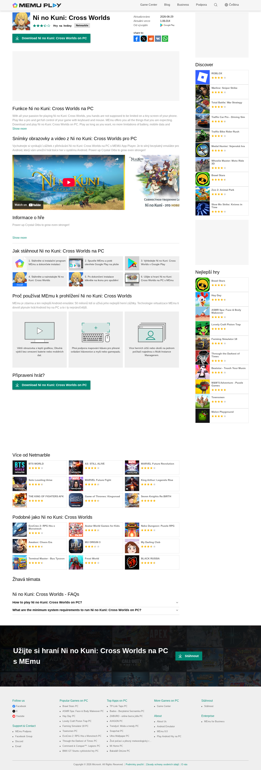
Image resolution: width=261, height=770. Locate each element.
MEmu (36, 5)
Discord (19, 741)
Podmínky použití (135, 764)
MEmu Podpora (23, 731)
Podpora (201, 4)
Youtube (20, 716)
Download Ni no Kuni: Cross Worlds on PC (54, 38)
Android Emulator (166, 726)
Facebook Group (23, 736)
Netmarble (82, 25)
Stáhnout (192, 656)
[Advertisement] (95, 76)
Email (18, 746)
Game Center (148, 4)
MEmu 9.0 (162, 731)
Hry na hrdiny (62, 25)
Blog (167, 4)
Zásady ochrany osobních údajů (162, 764)
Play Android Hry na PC (169, 736)
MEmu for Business (214, 721)
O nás (184, 764)
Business (183, 4)
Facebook (21, 706)
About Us (162, 721)
